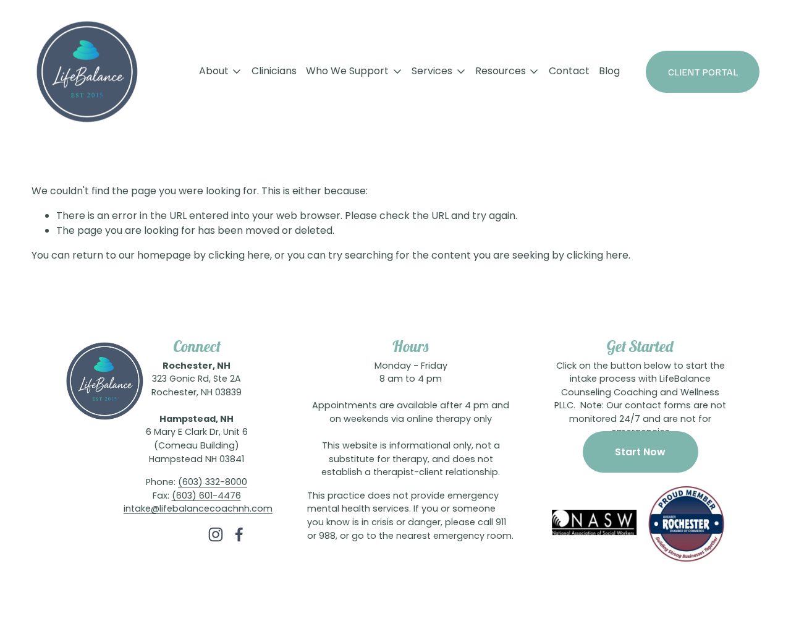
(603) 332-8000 (212, 483)
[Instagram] (215, 534)
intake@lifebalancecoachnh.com (198, 510)
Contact (569, 72)
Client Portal (703, 72)
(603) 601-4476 (206, 497)
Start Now (640, 452)
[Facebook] (239, 534)
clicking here (239, 256)
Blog (609, 72)
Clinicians (274, 72)
